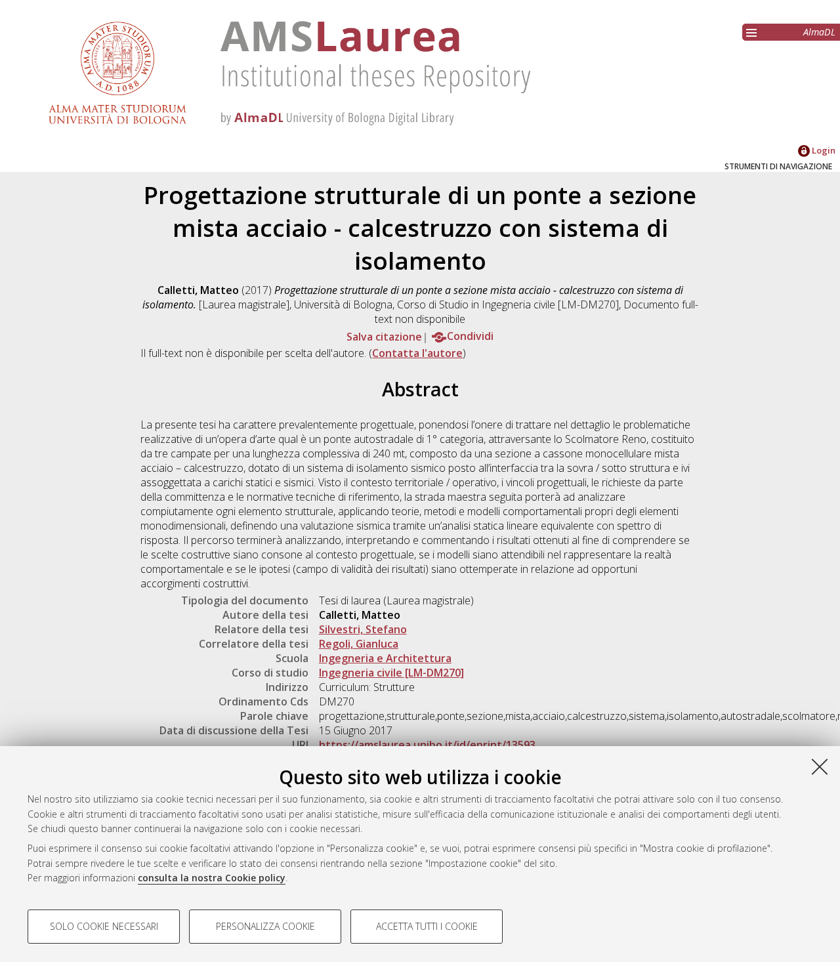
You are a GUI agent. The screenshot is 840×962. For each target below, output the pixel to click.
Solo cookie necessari (104, 926)
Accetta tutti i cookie (427, 926)
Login (822, 150)
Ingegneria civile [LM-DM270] (391, 672)
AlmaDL (819, 32)
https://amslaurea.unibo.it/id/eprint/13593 (427, 745)
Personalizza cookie (265, 926)
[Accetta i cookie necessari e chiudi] (819, 766)
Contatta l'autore (417, 353)
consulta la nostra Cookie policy (211, 877)
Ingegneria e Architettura (385, 658)
